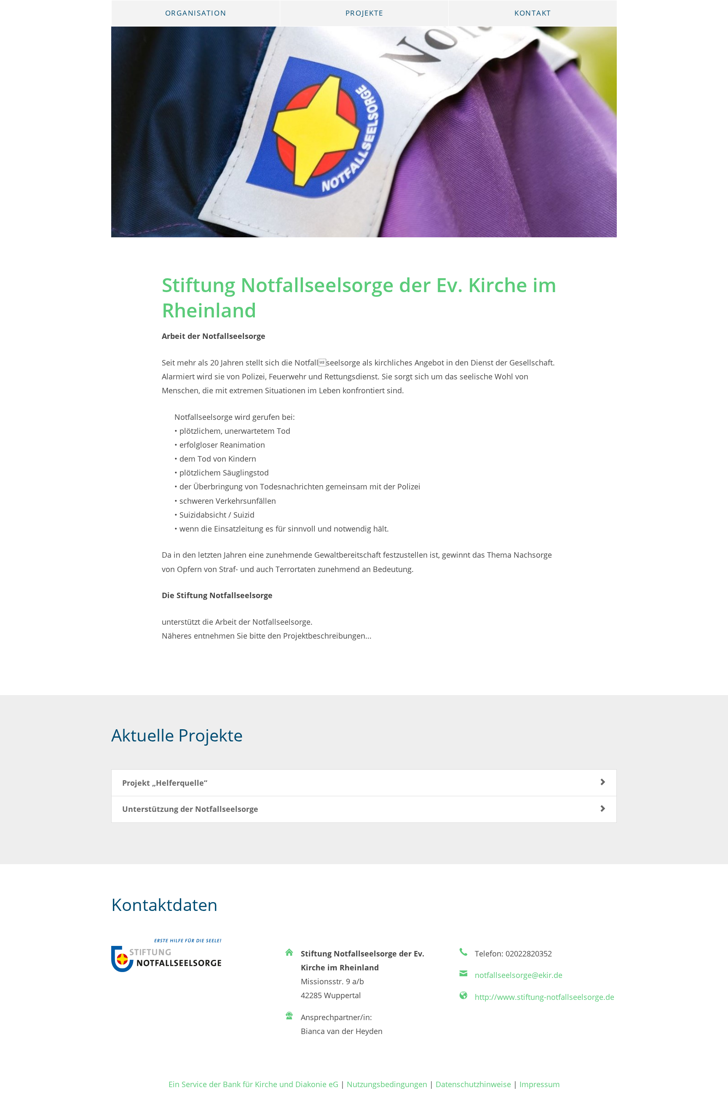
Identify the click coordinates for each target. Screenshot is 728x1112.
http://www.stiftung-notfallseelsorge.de (544, 996)
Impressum (539, 1084)
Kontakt (532, 13)
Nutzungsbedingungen (387, 1084)
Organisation (196, 13)
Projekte (364, 13)
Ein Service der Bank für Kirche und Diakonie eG (253, 1084)
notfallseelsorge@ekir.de (518, 975)
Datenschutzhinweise (473, 1084)
